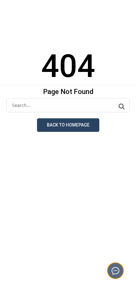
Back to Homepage (68, 124)
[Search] (122, 106)
